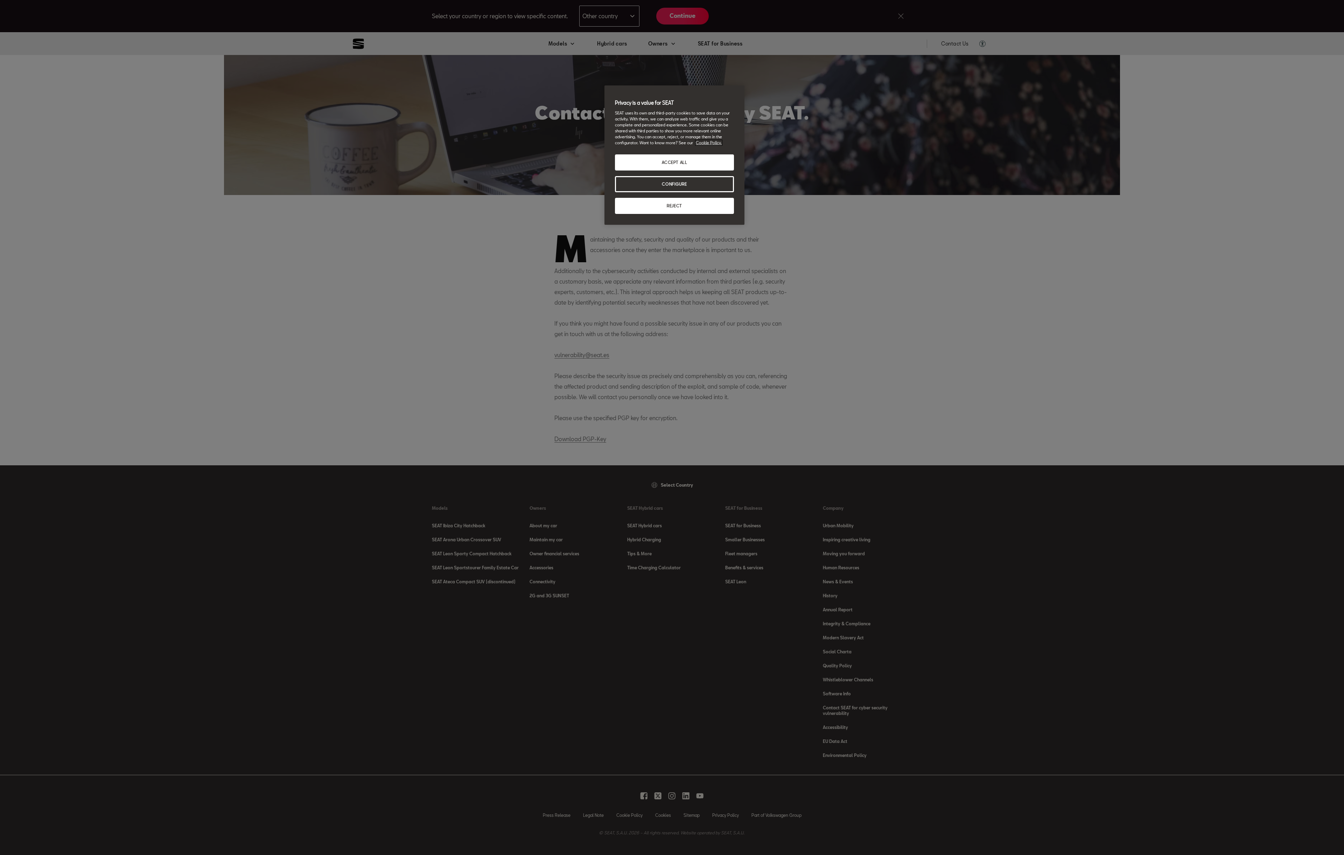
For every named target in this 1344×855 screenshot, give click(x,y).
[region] (674, 155)
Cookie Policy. (709, 142)
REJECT (674, 205)
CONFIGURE (674, 184)
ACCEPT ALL (674, 162)
